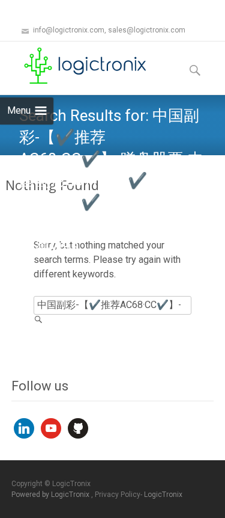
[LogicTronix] (75, 66)
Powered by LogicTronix (51, 494)
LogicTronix (163, 494)
